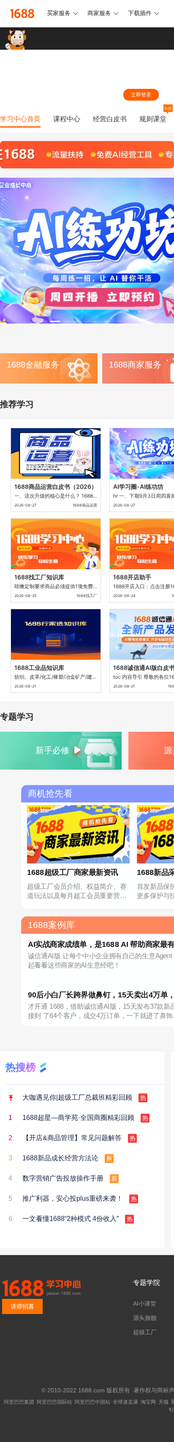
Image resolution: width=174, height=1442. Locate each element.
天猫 (163, 1402)
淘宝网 (148, 1402)
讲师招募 (22, 1306)
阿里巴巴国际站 (54, 1402)
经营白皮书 (110, 119)
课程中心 (66, 119)
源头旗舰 (145, 1317)
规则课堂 (152, 119)
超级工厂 (145, 1332)
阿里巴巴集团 (19, 1402)
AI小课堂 (144, 1303)
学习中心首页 (20, 119)
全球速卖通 (125, 1402)
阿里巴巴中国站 (92, 1402)
